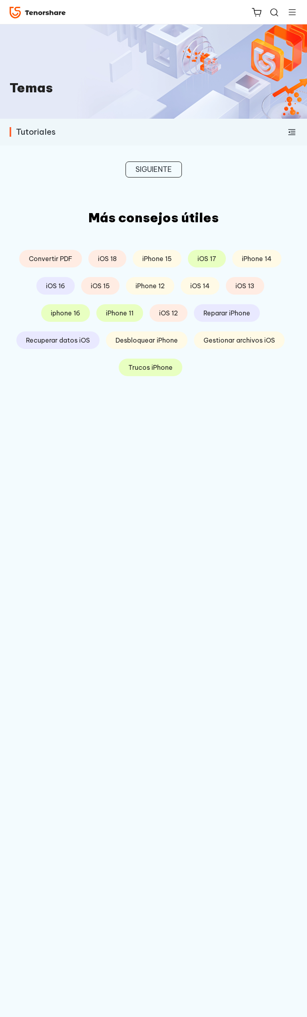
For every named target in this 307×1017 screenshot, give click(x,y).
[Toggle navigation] (289, 12)
